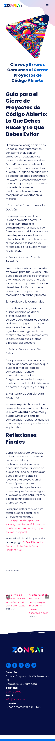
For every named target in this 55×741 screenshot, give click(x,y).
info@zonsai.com (17, 699)
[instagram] (27, 665)
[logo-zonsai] (13, 5)
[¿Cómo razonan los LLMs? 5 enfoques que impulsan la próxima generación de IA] (39, 577)
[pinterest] (33, 665)
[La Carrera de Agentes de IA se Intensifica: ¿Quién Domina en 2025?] (16, 577)
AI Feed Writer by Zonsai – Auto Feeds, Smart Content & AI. (25, 546)
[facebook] (14, 665)
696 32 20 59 (13, 691)
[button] (8, 597)
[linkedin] (8, 665)
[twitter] (21, 665)
